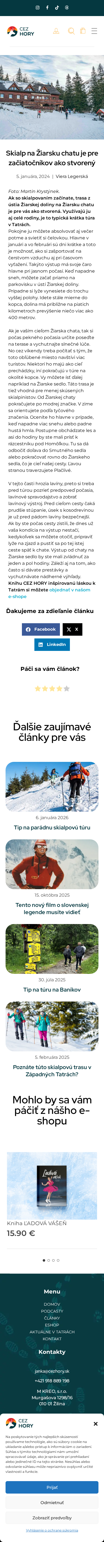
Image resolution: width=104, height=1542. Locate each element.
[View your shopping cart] (83, 31)
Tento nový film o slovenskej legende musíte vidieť (52, 908)
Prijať (52, 1487)
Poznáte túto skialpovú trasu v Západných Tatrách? (52, 1071)
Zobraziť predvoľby (52, 1517)
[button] (95, 1423)
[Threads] (66, 7)
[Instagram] (37, 7)
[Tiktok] (57, 7)
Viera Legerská (72, 176)
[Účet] (57, 31)
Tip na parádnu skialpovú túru (52, 827)
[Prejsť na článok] (52, 787)
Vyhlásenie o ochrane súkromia (52, 1530)
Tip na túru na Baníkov (52, 989)
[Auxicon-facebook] (47, 7)
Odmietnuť (52, 1502)
